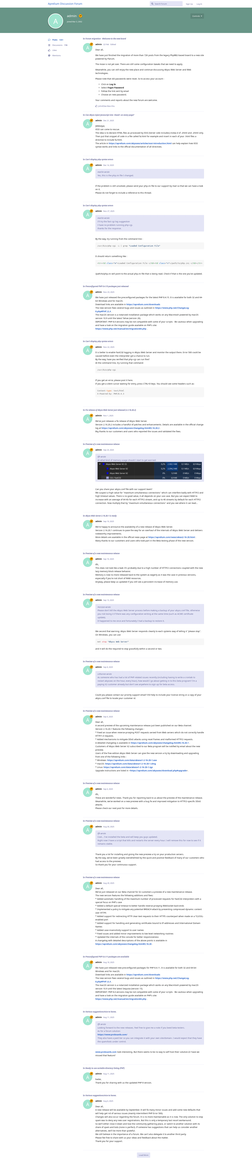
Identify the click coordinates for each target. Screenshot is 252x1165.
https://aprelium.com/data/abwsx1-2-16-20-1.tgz (128, 767)
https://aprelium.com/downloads (143, 304)
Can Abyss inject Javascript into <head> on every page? (109, 115)
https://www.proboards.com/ (112, 1034)
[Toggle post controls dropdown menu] (201, 106)
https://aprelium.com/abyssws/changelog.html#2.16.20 (123, 944)
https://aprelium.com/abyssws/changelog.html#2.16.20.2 (130, 428)
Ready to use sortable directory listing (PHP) (105, 1068)
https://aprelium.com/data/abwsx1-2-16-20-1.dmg (130, 763)
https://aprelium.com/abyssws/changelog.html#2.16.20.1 (160, 742)
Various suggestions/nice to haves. (101, 1011)
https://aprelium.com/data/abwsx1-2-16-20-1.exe (132, 760)
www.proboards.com (106, 1051)
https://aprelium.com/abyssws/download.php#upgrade (158, 770)
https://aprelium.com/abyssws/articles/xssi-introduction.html (140, 143)
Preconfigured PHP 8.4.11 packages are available (107, 956)
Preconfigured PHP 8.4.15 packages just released (107, 286)
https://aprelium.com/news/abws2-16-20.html (171, 537)
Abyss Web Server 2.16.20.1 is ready (101, 515)
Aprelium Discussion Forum (65, 3)
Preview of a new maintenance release (102, 444)
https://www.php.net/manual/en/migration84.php (120, 328)
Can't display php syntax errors (99, 159)
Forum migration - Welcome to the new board (105, 38)
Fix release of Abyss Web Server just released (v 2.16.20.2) (110, 410)
